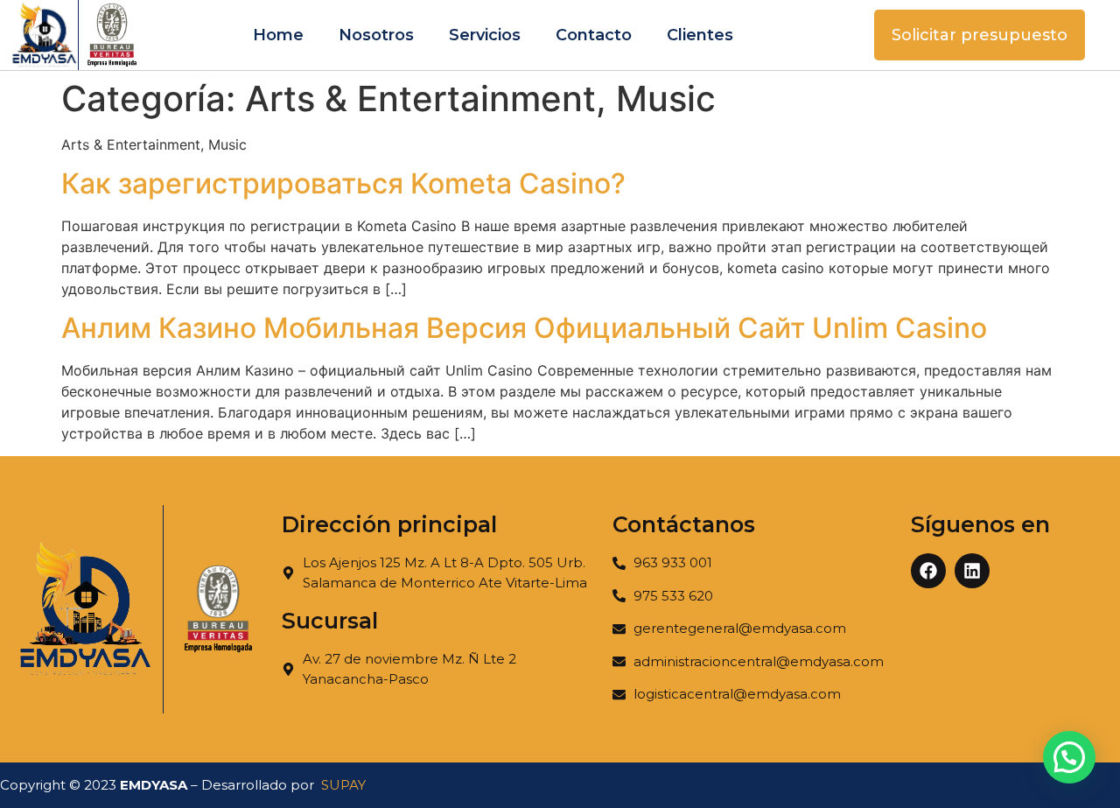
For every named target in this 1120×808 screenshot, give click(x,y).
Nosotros (376, 35)
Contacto (594, 35)
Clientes (700, 35)
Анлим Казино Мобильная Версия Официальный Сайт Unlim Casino (524, 328)
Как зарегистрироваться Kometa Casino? (343, 183)
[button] (1069, 757)
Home (278, 35)
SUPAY (343, 784)
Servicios (485, 35)
